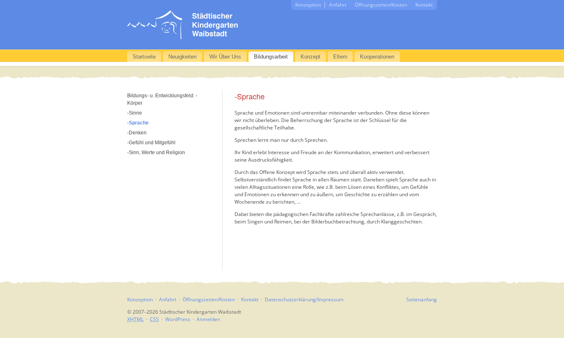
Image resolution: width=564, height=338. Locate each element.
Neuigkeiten (182, 57)
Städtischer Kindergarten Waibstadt (182, 24)
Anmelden (208, 319)
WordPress (177, 319)
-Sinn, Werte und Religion (156, 152)
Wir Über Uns (225, 57)
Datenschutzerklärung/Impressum (304, 299)
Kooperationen (377, 57)
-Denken (137, 133)
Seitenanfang (421, 299)
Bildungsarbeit (271, 57)
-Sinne (134, 113)
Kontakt (424, 4)
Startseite (144, 57)
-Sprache (138, 123)
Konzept (310, 57)
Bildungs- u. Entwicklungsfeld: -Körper (162, 99)
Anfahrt (337, 4)
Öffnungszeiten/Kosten (381, 4)
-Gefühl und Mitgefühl (151, 143)
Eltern (340, 57)
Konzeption (308, 4)
